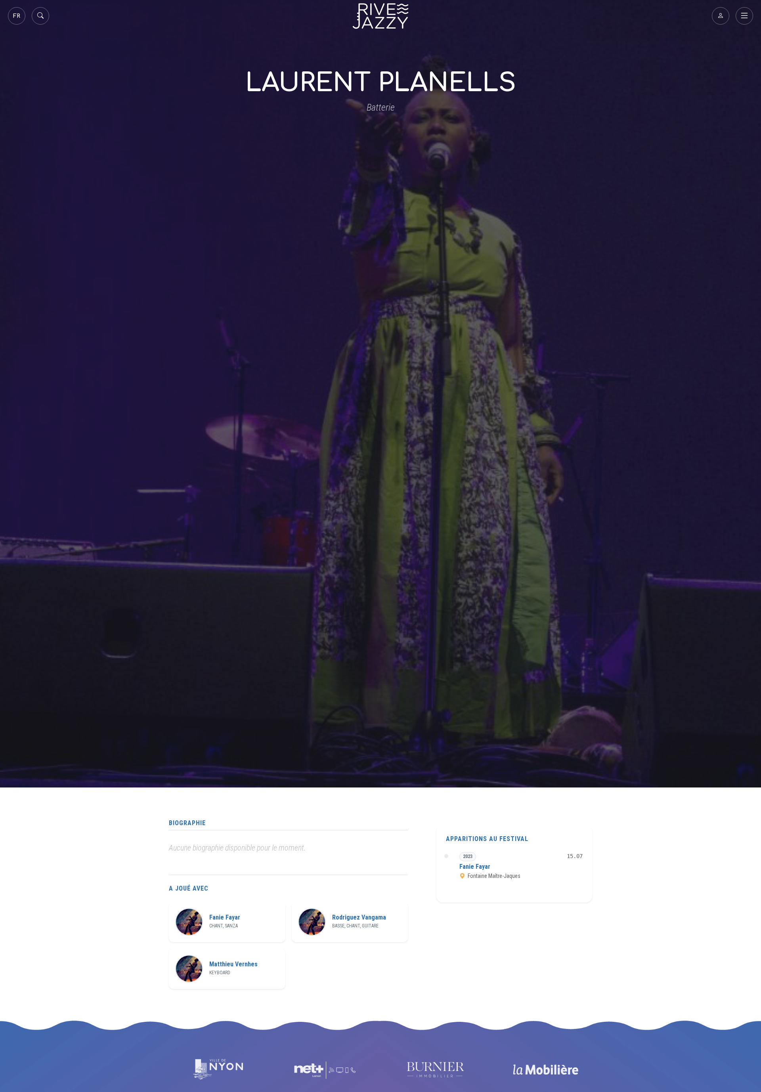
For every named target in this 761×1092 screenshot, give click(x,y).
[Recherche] (40, 16)
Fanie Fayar (224, 917)
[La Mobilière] (545, 1070)
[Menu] (744, 16)
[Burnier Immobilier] (435, 1070)
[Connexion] (720, 16)
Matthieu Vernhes (233, 964)
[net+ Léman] (326, 1070)
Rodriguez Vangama (359, 917)
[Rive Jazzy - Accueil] (380, 16)
